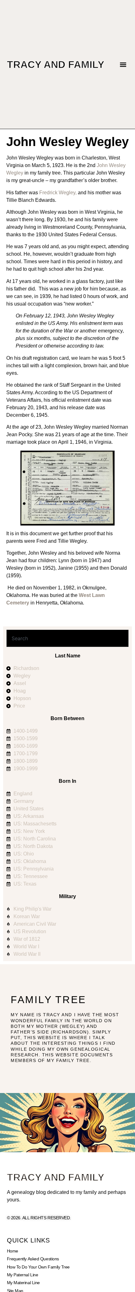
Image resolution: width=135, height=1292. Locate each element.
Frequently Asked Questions (33, 1258)
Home (12, 1250)
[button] (123, 64)
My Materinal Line (23, 1282)
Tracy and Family (55, 64)
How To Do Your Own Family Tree (38, 1266)
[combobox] (67, 638)
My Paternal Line (22, 1274)
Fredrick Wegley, (58, 192)
